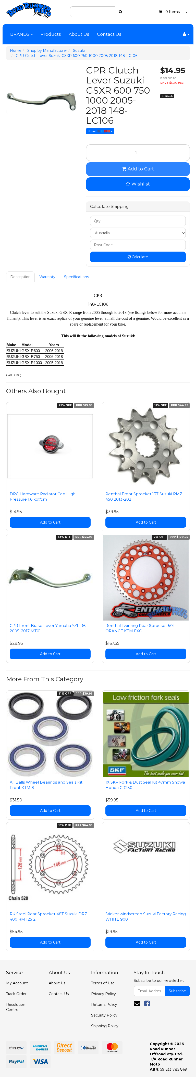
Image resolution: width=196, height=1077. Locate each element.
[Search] (120, 11)
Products (51, 34)
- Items (171, 11)
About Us (79, 34)
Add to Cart (140, 169)
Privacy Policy (103, 994)
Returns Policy (104, 1004)
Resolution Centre (15, 1007)
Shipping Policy (104, 1026)
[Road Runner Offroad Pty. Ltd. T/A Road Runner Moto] (28, 9)
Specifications (76, 277)
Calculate (139, 257)
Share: (92, 131)
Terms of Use (103, 983)
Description (20, 277)
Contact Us (109, 34)
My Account (17, 983)
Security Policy (104, 1015)
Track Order (16, 994)
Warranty (47, 277)
